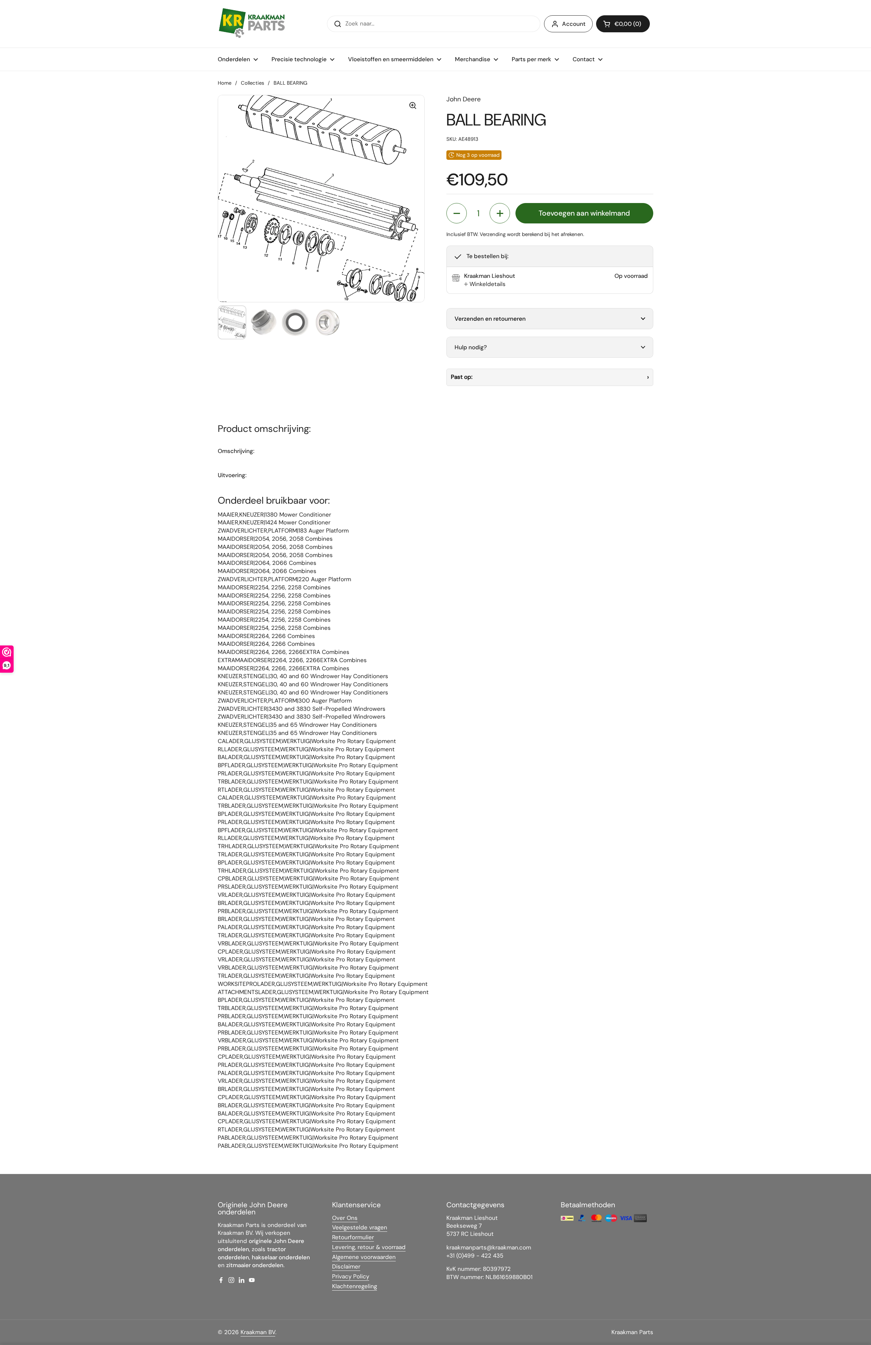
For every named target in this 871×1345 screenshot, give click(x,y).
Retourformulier (353, 1237)
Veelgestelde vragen (359, 1227)
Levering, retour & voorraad (369, 1247)
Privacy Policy (350, 1276)
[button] (623, 23)
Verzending (493, 234)
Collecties (252, 83)
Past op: (462, 377)
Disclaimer (346, 1266)
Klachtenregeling (354, 1286)
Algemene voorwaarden (364, 1257)
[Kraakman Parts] (252, 24)
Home (224, 83)
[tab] (485, 284)
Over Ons (345, 1218)
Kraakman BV (258, 1332)
